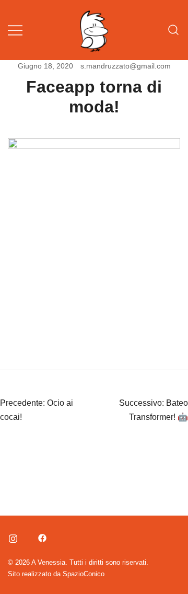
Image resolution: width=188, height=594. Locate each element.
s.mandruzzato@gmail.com (125, 66)
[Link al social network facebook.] (41, 536)
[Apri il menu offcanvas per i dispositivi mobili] (15, 30)
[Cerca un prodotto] (173, 30)
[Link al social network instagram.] (12, 536)
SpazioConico (83, 574)
